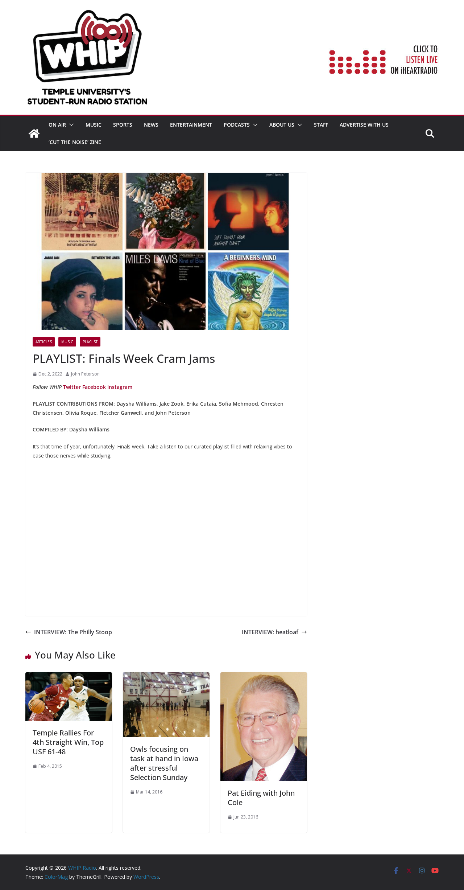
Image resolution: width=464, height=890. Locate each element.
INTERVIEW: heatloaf (270, 632)
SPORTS (122, 124)
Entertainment (191, 124)
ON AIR (57, 124)
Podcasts (237, 124)
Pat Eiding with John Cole (261, 797)
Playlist (90, 341)
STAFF (321, 124)
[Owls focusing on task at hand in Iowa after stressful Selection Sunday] (166, 677)
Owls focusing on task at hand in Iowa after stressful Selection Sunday (164, 763)
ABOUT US (281, 124)
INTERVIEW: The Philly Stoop (73, 632)
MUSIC (94, 124)
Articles (44, 341)
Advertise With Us (364, 124)
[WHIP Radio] (34, 133)
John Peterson (85, 374)
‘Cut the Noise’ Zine (75, 142)
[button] (70, 125)
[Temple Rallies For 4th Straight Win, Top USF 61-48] (68, 677)
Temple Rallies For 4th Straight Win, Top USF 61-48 (68, 742)
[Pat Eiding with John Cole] (263, 677)
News (151, 124)
